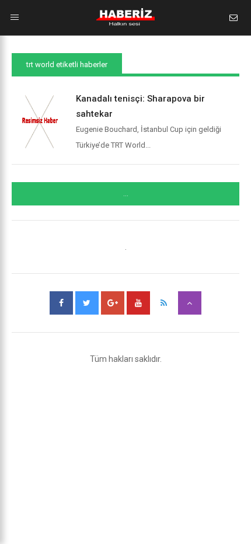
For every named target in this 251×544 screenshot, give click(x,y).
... (125, 194)
